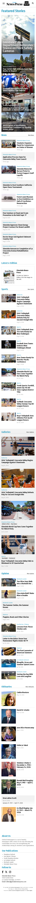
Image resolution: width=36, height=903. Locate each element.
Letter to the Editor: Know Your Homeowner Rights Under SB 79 (15, 640)
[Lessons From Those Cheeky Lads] (8, 628)
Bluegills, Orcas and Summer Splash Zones (25, 663)
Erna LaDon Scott (9, 798)
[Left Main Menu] (4, 3)
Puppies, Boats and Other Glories (16, 617)
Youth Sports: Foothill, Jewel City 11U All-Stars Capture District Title (25, 389)
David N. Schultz (23, 710)
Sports (5, 86)
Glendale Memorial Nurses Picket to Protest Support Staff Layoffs (25, 172)
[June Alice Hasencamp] (8, 734)
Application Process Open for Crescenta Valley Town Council (14, 158)
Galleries (20, 294)
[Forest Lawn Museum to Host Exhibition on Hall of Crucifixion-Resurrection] (8, 198)
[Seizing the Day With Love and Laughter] (8, 675)
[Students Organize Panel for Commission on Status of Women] (8, 144)
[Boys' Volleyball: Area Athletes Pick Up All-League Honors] (8, 417)
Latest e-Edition (9, 263)
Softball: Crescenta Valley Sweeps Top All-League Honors (25, 404)
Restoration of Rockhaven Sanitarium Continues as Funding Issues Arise (17, 127)
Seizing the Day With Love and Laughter (25, 675)
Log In (26, 2)
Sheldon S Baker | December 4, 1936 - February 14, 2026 (24, 765)
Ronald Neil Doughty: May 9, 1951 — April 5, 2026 (25, 782)
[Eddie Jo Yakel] (8, 751)
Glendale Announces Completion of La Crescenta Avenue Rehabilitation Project (18, 251)
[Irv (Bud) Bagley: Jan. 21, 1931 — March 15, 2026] (8, 814)
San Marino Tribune (23, 624)
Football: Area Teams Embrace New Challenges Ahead (25, 345)
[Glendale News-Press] (9, 281)
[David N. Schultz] (8, 716)
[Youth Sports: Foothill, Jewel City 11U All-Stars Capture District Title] (8, 386)
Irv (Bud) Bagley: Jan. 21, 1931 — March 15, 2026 (25, 810)
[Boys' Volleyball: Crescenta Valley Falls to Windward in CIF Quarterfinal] (18, 544)
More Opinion (30, 573)
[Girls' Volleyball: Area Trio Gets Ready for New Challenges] (8, 330)
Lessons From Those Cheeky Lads (25, 628)
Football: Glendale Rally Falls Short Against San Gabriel (15, 89)
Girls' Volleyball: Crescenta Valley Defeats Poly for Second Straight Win (25, 316)
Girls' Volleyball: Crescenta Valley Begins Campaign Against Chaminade (24, 300)
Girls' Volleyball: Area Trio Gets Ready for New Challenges (25, 331)
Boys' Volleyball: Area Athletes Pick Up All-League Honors (25, 418)
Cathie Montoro (23, 692)
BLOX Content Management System (16, 890)
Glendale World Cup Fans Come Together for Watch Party (25, 374)
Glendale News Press (9, 39)
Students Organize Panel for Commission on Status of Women (25, 145)
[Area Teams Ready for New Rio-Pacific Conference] (8, 358)
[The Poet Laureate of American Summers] (8, 651)
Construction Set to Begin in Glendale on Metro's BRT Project (17, 109)
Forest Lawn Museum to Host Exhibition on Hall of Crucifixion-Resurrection (25, 200)
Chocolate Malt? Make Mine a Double (25, 594)
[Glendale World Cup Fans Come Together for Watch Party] (8, 372)
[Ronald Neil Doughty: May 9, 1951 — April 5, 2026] (8, 786)
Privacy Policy (25, 889)
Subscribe (26, 4)
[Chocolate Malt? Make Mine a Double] (8, 594)
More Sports (31, 289)
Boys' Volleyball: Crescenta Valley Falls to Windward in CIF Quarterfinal (17, 562)
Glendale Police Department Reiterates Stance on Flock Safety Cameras (18, 46)
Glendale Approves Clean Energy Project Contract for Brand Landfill (16, 226)
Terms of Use (18, 889)
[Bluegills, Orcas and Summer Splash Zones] (8, 663)
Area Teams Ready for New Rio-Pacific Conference (25, 359)
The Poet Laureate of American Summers (25, 651)
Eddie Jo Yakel (22, 745)
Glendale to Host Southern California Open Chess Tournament (17, 186)
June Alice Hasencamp (25, 728)
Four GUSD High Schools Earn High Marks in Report (17, 70)
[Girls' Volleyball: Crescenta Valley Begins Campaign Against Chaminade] (8, 298)
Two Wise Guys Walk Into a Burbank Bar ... (25, 582)
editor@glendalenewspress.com (16, 882)
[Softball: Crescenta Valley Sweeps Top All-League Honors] (8, 403)
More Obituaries (30, 686)
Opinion (5, 573)
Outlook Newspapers (15, 887)
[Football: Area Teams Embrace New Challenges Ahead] (8, 344)
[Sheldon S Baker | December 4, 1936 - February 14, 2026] (8, 769)
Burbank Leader (22, 579)
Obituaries (6, 686)
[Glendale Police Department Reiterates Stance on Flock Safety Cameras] (18, 32)
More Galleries (30, 432)
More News (31, 135)
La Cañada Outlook (23, 660)
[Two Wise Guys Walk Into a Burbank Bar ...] (8, 582)
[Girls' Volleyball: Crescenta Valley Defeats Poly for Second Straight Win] (8, 314)
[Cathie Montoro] (8, 698)
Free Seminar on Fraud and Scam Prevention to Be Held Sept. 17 (15, 214)
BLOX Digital (29, 890)
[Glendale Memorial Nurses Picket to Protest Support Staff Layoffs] (8, 170)
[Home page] (14, 3)
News (4, 135)
